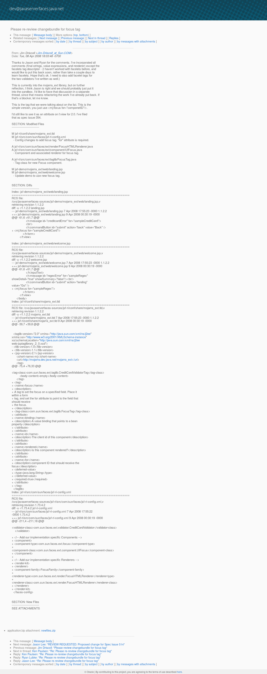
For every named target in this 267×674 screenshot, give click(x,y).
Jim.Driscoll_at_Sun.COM (54, 53)
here (179, 671)
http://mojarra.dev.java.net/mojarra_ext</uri (50, 359)
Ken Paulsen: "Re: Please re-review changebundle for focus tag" (72, 651)
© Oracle (89, 671)
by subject (91, 41)
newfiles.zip (48, 630)
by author (107, 41)
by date (60, 41)
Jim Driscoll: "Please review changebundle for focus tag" (72, 648)
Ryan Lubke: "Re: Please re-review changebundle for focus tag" (61, 657)
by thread (75, 41)
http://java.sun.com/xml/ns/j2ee (70, 334)
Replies (113, 38)
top (76, 35)
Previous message (72, 38)
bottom (83, 35)
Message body (43, 35)
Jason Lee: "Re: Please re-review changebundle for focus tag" (60, 661)
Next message (48, 38)
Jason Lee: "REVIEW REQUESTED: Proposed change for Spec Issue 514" (79, 644)
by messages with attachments (136, 41)
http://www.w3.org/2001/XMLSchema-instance (56, 337)
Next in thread (96, 38)
